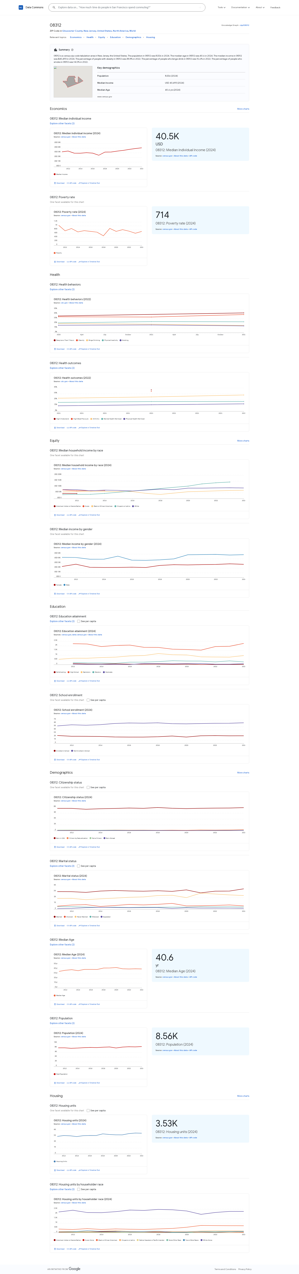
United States (104, 30)
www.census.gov (104, 96)
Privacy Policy (245, 1269)
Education (115, 37)
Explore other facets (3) (62, 866)
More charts (243, 108)
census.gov (65, 137)
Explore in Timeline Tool (90, 183)
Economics (76, 37)
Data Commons (34, 7)
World (132, 30)
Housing (150, 37)
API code (72, 183)
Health (90, 37)
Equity (101, 37)
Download (60, 183)
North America (120, 30)
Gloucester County (72, 30)
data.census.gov (79, 635)
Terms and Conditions (225, 1269)
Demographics (133, 37)
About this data (79, 137)
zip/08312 (244, 25)
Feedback (275, 7)
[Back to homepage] (21, 7)
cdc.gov (64, 303)
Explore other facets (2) (62, 123)
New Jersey (90, 30)
